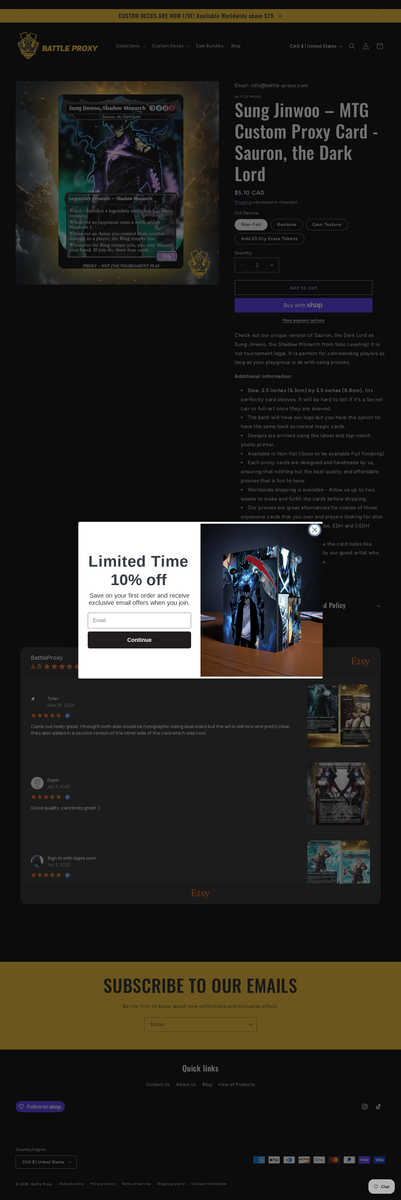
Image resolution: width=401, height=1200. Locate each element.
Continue (139, 640)
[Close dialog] (314, 529)
